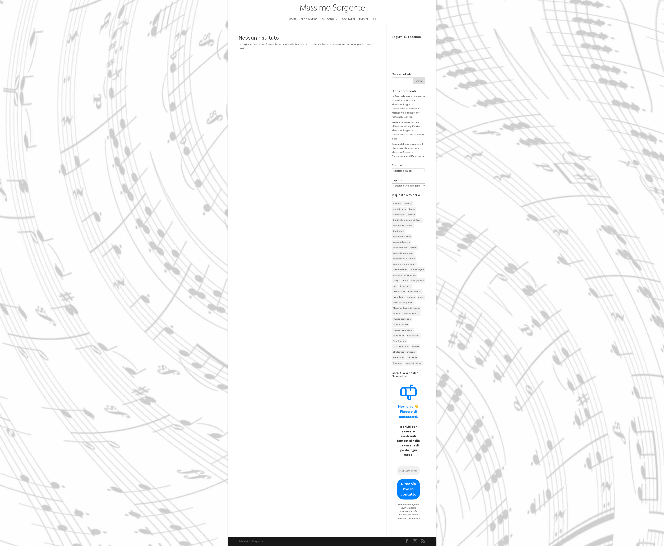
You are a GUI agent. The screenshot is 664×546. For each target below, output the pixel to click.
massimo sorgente (402, 302)
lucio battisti (414, 291)
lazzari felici (399, 291)
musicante (398, 335)
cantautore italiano (402, 225)
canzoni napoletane (403, 253)
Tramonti (397, 363)
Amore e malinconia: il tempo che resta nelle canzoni (406, 112)
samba (415, 346)
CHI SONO (328, 19)
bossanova (398, 214)
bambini (397, 203)
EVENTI (363, 19)
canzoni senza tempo (404, 258)
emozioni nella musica (404, 275)
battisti (408, 203)
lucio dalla (398, 297)
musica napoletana (402, 330)
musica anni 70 (411, 313)
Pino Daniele (399, 341)
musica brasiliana (402, 319)
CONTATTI (348, 19)
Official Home (417, 156)
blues (412, 209)
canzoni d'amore (401, 242)
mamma (411, 297)
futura (405, 280)
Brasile (411, 214)
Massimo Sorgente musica (406, 308)
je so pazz (405, 286)
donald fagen (417, 269)
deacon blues (400, 269)
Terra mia (412, 357)
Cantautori (398, 231)
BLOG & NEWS (309, 19)
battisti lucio (399, 209)
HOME (292, 19)
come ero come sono (404, 264)
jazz (395, 286)
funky (395, 280)
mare (421, 297)
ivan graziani (417, 280)
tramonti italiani (413, 363)
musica (396, 313)
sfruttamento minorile (404, 352)
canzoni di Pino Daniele (405, 247)
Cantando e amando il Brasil (407, 220)
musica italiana (400, 324)
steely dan (398, 357)
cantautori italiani (402, 236)
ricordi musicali (401, 346)
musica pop (413, 335)
